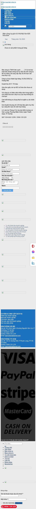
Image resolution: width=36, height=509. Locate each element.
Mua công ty (9, 15)
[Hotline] (33, 246)
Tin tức (7, 21)
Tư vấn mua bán (10, 17)
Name (3, 185)
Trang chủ (8, 10)
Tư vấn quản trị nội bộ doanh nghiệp (16, 230)
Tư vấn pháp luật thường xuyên (15, 236)
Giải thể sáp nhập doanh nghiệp (15, 228)
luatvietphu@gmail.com (13, 336)
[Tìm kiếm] (5, 446)
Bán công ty (9, 14)
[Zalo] (33, 263)
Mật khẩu (4, 499)
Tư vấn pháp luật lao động (13, 233)
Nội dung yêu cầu (7, 179)
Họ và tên (5, 163)
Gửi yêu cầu (7, 190)
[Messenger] (33, 252)
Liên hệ (7, 23)
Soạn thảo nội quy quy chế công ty (16, 232)
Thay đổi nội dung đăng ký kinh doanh (17, 227)
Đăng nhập (19, 503)
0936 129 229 (10, 506)
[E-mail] (33, 257)
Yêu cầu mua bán (7, 175)
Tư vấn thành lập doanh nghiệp (15, 225)
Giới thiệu (8, 12)
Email (4, 167)
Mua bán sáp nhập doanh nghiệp (15, 235)
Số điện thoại (6, 171)
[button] (3, 127)
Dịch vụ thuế (9, 19)
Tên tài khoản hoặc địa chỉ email (12, 494)
